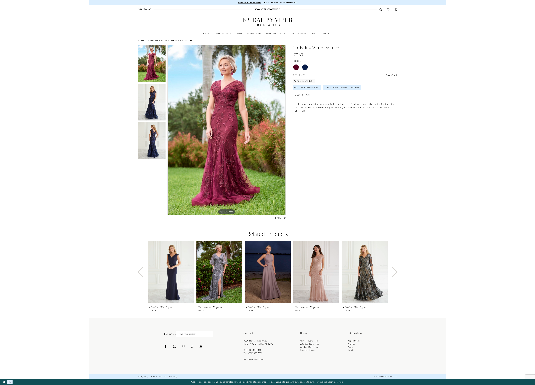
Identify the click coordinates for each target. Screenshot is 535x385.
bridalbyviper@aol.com (254, 359)
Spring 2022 (187, 40)
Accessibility (172, 376)
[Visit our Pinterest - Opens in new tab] (183, 346)
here (341, 381)
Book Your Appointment (306, 87)
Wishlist (351, 343)
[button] (396, 9)
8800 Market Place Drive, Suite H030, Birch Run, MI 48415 (258, 342)
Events (351, 350)
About (350, 347)
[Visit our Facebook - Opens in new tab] (165, 346)
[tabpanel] (152, 64)
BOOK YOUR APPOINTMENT (249, 2)
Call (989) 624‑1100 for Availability (342, 87)
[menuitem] (144, 9)
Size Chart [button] (391, 75)
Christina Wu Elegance (162, 40)
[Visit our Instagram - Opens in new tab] (174, 346)
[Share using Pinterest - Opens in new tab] (285, 218)
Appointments (354, 340)
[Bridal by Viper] (267, 22)
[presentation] (171, 272)
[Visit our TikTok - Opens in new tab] (192, 346)
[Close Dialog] (4, 382)
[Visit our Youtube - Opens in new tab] (200, 346)
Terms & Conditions (158, 376)
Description (302, 94)
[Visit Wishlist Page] (388, 9)
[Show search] (380, 9)
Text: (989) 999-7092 (253, 353)
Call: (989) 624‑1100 (252, 350)
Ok (9, 382)
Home (141, 40)
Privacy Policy (143, 376)
